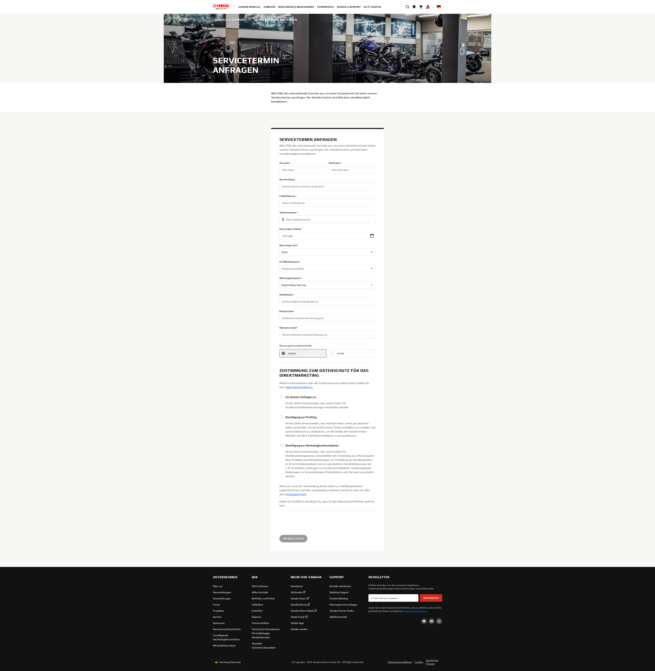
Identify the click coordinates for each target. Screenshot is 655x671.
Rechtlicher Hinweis (432, 662)
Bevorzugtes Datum (290, 228)
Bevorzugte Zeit (288, 245)
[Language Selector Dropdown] (438, 6)
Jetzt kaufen (372, 6)
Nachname (334, 162)
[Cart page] (421, 7)
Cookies (419, 661)
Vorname (284, 162)
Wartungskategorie (290, 278)
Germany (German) (230, 661)
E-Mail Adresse (287, 196)
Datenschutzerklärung (416, 610)
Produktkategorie (289, 261)
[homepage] (221, 7)
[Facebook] (431, 621)
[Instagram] (439, 621)
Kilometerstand (287, 327)
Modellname (286, 294)
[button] (372, 236)
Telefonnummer (288, 212)
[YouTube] (424, 621)
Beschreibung (286, 179)
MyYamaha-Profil (295, 494)
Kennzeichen (286, 311)
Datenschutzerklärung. (299, 387)
